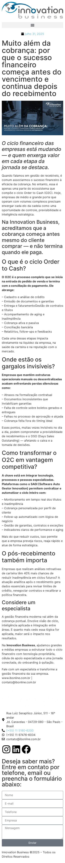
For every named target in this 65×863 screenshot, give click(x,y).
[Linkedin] (16, 749)
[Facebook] (26, 749)
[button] (32, 25)
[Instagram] (6, 749)
